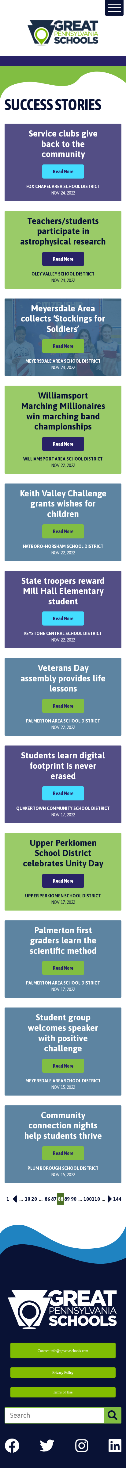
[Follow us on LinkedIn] (115, 1445)
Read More (63, 171)
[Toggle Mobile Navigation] (114, 8)
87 (54, 1199)
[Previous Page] (14, 1199)
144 (117, 1199)
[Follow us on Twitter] (47, 1445)
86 (47, 1199)
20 (34, 1199)
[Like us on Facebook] (12, 1445)
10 (27, 1199)
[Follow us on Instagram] (81, 1445)
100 (87, 1199)
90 (73, 1199)
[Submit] (112, 1415)
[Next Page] (110, 1199)
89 (67, 1199)
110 (96, 1199)
